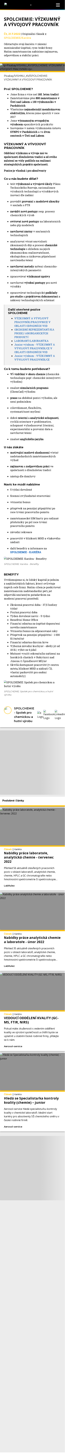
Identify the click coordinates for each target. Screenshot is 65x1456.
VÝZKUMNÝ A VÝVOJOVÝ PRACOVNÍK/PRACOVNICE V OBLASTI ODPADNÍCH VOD (32, 322)
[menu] (58, 5)
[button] (40, 715)
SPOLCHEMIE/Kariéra (17, 37)
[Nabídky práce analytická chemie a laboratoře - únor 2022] (32, 931)
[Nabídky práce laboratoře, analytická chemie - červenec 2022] (32, 849)
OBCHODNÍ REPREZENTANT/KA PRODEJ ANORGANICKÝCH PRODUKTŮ (34, 333)
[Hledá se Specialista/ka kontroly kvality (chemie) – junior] (32, 1092)
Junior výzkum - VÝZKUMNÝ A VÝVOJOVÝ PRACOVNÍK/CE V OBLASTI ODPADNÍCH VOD (34, 348)
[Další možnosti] (39, 886)
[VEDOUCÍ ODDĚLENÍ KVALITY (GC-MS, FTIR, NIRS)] (32, 1012)
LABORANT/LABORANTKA (31, 340)
